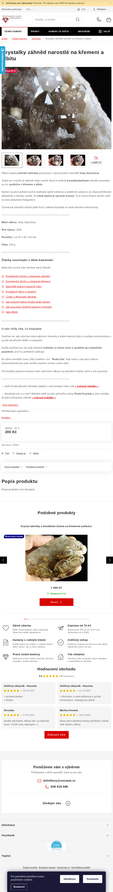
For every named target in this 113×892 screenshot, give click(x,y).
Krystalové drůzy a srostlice (21, 291)
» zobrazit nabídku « (87, 386)
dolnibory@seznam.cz (59, 780)
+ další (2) (96, 162)
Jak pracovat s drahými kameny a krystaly (29, 307)
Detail (54, 602)
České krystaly (30, 867)
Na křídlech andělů (80, 867)
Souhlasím (93, 879)
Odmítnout (69, 879)
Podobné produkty (35, 467)
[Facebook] (68, 803)
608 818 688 (99, 19)
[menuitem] (15, 31)
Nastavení (19, 887)
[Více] (104, 31)
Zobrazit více (57, 734)
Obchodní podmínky (12, 9)
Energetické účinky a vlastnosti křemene (28, 281)
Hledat (78, 19)
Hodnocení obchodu (56, 669)
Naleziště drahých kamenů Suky (24, 286)
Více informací (10, 405)
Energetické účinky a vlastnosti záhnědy (28, 276)
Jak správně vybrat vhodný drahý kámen (28, 302)
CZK (83, 9)
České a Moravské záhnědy (21, 297)
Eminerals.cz (63, 867)
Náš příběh (12, 312)
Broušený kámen (47, 867)
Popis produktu (12, 467)
